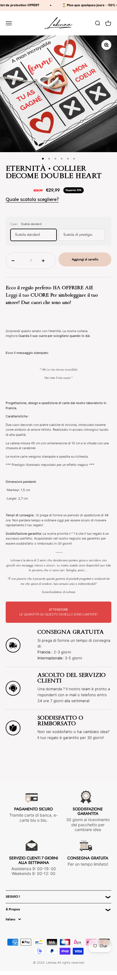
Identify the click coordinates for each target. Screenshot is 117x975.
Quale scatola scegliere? (32, 199)
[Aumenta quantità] (46, 261)
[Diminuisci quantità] (16, 261)
